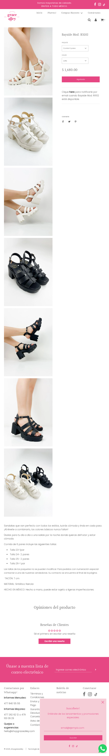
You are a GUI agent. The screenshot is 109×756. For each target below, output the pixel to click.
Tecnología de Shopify (37, 749)
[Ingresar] (96, 20)
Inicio (39, 13)
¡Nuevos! (52, 13)
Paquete (65, 42)
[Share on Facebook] (64, 121)
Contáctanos (94, 13)
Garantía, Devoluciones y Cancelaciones (38, 713)
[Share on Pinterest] (75, 121)
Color (64, 55)
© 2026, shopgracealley (13, 749)
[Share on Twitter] (69, 121)
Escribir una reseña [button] (54, 641)
